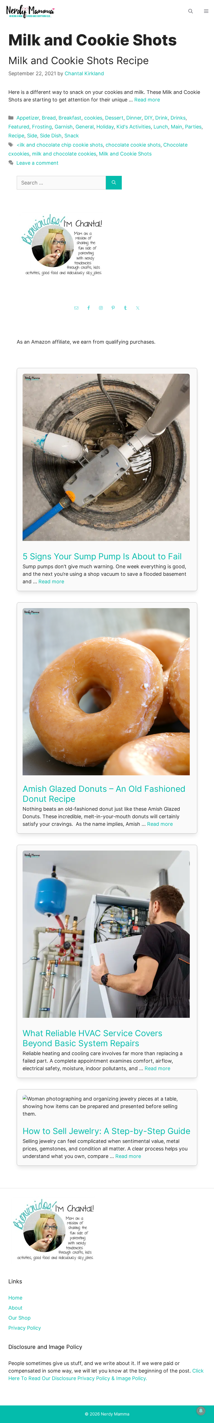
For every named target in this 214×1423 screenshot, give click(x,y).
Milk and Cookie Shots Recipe (78, 60)
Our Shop (19, 1318)
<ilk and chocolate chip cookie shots (59, 145)
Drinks (178, 118)
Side (32, 136)
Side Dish (51, 136)
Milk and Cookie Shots (125, 154)
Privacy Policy (24, 1328)
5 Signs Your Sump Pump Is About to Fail (102, 556)
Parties (193, 127)
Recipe (16, 136)
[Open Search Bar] (190, 11)
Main (176, 127)
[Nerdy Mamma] (31, 11)
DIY (148, 118)
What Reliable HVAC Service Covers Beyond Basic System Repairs (92, 1038)
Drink (161, 118)
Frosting (42, 127)
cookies (93, 118)
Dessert (114, 118)
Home (15, 1298)
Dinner (134, 118)
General (85, 127)
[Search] (114, 183)
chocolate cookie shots (133, 145)
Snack (71, 136)
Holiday (105, 127)
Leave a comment (37, 163)
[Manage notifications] (200, 1410)
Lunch (161, 127)
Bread (49, 118)
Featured (18, 127)
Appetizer (27, 118)
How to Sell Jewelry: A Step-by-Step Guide (106, 1131)
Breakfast (70, 118)
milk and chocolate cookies (64, 154)
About (15, 1308)
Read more (147, 100)
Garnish (64, 127)
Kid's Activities (133, 127)
